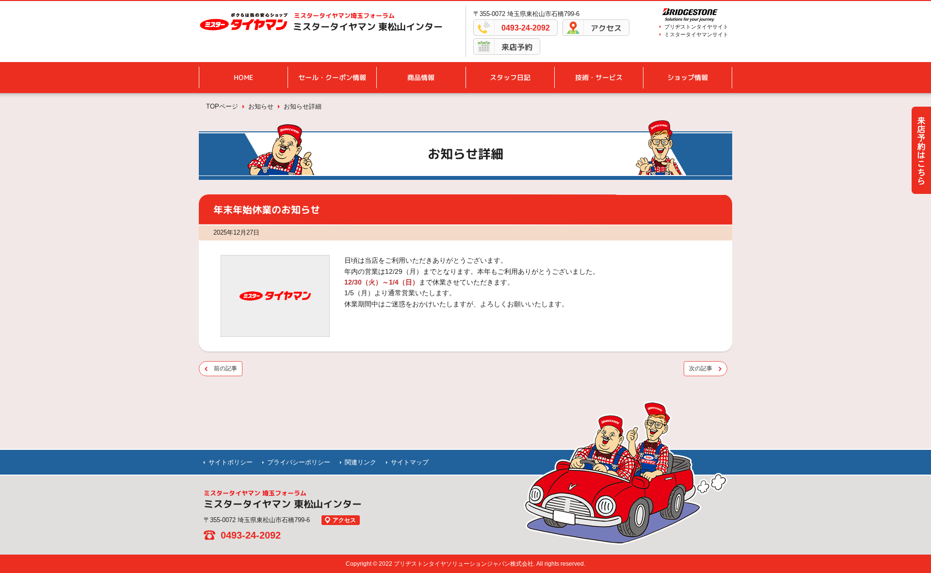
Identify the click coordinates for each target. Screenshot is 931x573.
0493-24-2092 (525, 28)
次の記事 (700, 368)
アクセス (606, 28)
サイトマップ (410, 462)
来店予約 (516, 47)
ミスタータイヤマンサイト (696, 34)
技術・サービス (599, 77)
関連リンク (360, 462)
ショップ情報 (687, 77)
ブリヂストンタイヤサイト (696, 27)
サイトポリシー (231, 462)
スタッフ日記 (510, 77)
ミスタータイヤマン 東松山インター (368, 26)
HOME (243, 77)
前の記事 (225, 368)
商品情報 (420, 77)
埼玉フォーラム (344, 15)
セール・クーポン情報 (332, 77)
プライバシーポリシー (298, 462)
